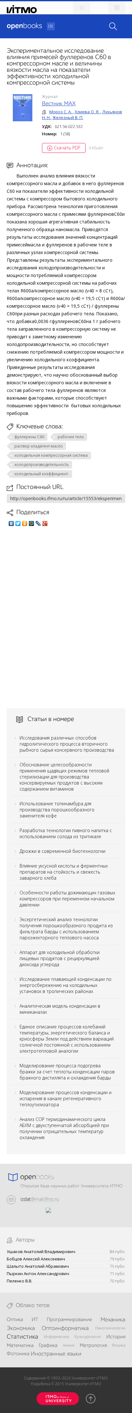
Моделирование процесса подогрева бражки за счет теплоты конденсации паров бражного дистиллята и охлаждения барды (67, 1072)
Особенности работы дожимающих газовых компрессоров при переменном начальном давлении (67, 899)
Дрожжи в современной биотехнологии (62, 851)
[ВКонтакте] (11, 523)
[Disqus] (66, 617)
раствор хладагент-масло (38, 446)
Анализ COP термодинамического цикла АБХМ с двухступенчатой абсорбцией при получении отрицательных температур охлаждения (64, 1128)
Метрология (93, 1345)
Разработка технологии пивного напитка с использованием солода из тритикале (66, 833)
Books (24, 26)
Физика (118, 1345)
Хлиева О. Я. (87, 112)
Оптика (15, 1319)
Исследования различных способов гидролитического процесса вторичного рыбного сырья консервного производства (67, 744)
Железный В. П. (68, 117)
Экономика (21, 1328)
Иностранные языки (56, 1354)
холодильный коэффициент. (41, 474)
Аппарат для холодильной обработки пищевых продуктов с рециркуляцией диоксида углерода (60, 958)
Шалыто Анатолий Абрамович (38, 1266)
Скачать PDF (67, 148)
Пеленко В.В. (19, 1281)
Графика (48, 1345)
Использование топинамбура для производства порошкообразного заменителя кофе (57, 809)
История (115, 1337)
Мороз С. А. (61, 112)
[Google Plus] (45, 523)
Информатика (56, 1337)
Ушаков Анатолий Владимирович (41, 1252)
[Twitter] (18, 523)
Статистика (22, 1337)
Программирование (69, 1319)
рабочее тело (71, 437)
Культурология (88, 1337)
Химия (68, 1345)
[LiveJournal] (38, 523)
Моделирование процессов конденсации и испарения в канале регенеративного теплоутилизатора (65, 1098)
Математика (20, 1345)
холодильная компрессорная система (51, 455)
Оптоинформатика (65, 1328)
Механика (113, 1320)
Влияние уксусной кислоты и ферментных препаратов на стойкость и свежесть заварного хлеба (64, 872)
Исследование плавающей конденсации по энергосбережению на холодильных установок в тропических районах (65, 985)
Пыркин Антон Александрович (38, 1274)
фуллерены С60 (29, 437)
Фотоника (18, 1354)
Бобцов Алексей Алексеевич (36, 1259)
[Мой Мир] (31, 523)
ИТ (35, 1319)
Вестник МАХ (59, 104)
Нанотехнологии (110, 1328)
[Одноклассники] (24, 523)
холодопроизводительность (41, 464)
